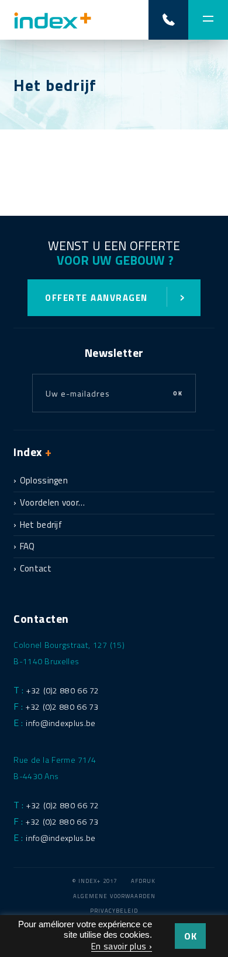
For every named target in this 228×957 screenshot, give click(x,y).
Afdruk (143, 881)
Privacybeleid (114, 910)
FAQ (27, 546)
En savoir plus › (121, 946)
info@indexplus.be (60, 723)
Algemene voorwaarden (114, 896)
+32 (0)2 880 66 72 (62, 690)
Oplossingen (44, 480)
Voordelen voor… (52, 502)
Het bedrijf (41, 524)
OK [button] (190, 936)
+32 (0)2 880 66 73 (62, 706)
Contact (35, 568)
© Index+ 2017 (94, 881)
